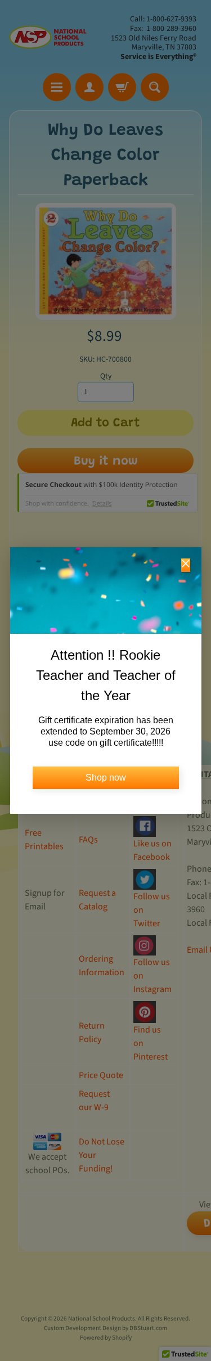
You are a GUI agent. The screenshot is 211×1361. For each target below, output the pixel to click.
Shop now (106, 777)
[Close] (185, 565)
